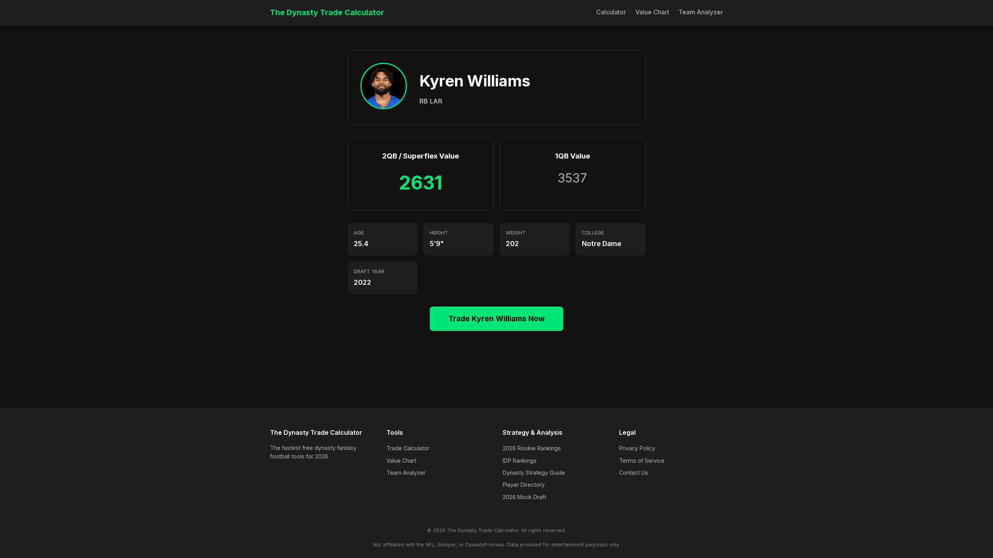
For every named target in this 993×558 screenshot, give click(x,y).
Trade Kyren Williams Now (496, 318)
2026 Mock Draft (524, 497)
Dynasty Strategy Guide (534, 472)
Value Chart (652, 12)
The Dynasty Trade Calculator (327, 12)
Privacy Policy (637, 448)
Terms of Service (641, 460)
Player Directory (524, 484)
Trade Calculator (407, 448)
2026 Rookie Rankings (532, 448)
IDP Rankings (519, 460)
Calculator (611, 12)
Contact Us (633, 472)
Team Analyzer (700, 12)
